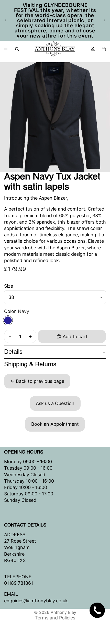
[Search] (17, 49)
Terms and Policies (55, 617)
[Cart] (103, 49)
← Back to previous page (37, 381)
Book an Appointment (55, 424)
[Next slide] (104, 20)
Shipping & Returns (30, 365)
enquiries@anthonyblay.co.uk (36, 600)
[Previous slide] (5, 20)
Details (13, 352)
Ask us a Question (55, 403)
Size (8, 286)
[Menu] (6, 49)
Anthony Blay (63, 612)
